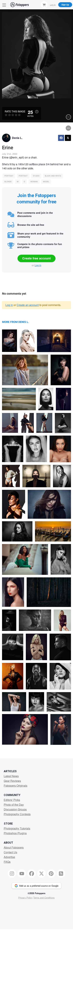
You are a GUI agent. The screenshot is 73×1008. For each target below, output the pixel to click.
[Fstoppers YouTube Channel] (21, 873)
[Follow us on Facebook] (31, 873)
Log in (38, 265)
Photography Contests (17, 814)
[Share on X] (68, 138)
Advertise (9, 857)
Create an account (28, 305)
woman (34, 181)
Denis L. (17, 138)
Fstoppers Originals (15, 785)
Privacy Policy (25, 897)
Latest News (11, 776)
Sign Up (65, 4)
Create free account (36, 258)
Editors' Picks (12, 800)
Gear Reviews (12, 781)
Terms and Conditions (44, 897)
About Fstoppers (14, 847)
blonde (8, 181)
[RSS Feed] (61, 873)
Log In (53, 4)
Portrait (8, 175)
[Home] (19, 5)
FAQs (7, 862)
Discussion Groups (15, 809)
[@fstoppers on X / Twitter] (41, 873)
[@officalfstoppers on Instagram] (12, 873)
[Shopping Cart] (44, 4)
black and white (53, 175)
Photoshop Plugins (15, 833)
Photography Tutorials (17, 828)
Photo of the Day (14, 805)
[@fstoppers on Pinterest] (51, 873)
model (46, 181)
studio (36, 175)
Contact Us (10, 852)
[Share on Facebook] (61, 138)
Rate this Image (15, 111)
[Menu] (4, 4)
